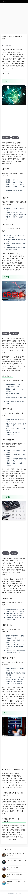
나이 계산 (15, 138)
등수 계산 (5, 553)
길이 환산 (13, 553)
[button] (26, 1)
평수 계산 (5, 333)
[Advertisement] (14, 19)
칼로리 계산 (14, 333)
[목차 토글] (7, 73)
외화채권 (13, 145)
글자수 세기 (6, 138)
